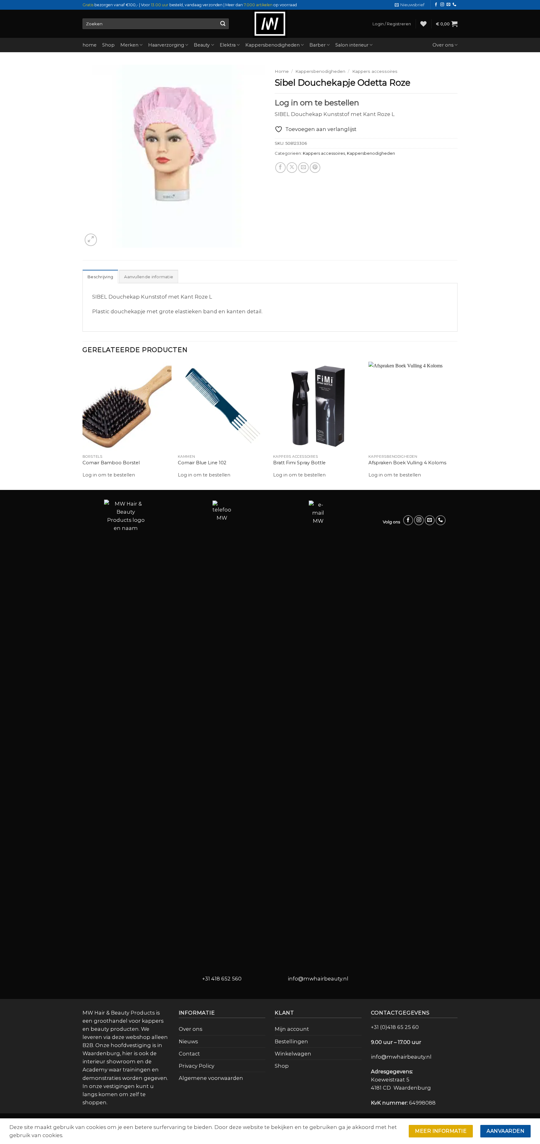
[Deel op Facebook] (280, 167)
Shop (108, 45)
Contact (189, 1054)
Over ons (442, 45)
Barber (317, 45)
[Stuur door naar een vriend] (303, 167)
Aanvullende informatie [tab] (148, 276)
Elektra (228, 45)
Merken (129, 45)
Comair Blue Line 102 (202, 463)
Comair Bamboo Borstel (111, 463)
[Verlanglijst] (423, 24)
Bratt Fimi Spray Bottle (299, 463)
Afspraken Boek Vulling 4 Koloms (407, 463)
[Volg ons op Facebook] (436, 5)
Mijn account (292, 1029)
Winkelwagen (293, 1054)
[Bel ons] (454, 5)
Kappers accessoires (375, 71)
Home (282, 71)
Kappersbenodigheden (272, 45)
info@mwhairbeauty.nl (318, 978)
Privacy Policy (196, 1066)
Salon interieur (351, 45)
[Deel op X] (292, 167)
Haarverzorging (166, 45)
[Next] (457, 425)
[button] (409, 5)
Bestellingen (291, 1041)
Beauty (202, 45)
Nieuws (188, 1041)
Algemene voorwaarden (211, 1078)
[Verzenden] (222, 23)
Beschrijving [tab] (100, 276)
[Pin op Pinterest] (315, 167)
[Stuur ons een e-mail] (448, 5)
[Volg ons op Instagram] (442, 5)
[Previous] (83, 425)
